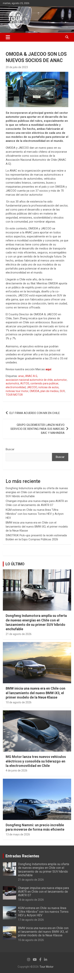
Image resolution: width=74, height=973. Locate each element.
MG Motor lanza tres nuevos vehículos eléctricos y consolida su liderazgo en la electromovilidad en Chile (36, 761)
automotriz (12, 383)
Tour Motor (46, 966)
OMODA (34, 391)
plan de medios (49, 391)
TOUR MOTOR (14, 394)
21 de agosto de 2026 (18, 634)
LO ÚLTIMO (15, 564)
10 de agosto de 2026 (18, 702)
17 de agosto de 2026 (31, 919)
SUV (62, 391)
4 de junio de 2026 (16, 770)
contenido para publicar (44, 383)
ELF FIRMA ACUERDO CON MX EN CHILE (34, 413)
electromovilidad (16, 387)
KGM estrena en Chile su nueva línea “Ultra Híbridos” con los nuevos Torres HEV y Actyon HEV (35, 514)
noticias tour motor (17, 391)
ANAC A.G (31, 376)
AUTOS (24, 383)
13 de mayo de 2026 (18, 834)
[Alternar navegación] (8, 37)
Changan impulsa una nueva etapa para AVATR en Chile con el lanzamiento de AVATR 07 (43, 891)
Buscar (10, 449)
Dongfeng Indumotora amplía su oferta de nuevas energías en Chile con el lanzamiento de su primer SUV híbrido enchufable (37, 492)
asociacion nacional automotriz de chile (29, 379)
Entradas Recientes (22, 856)
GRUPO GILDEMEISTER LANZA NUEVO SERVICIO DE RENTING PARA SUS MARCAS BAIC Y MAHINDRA (37, 429)
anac (21, 376)
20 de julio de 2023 (17, 67)
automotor (60, 379)
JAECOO (32, 387)
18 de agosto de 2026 (31, 899)
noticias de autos (48, 387)
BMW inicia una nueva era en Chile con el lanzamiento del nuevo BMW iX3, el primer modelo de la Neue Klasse (37, 526)
